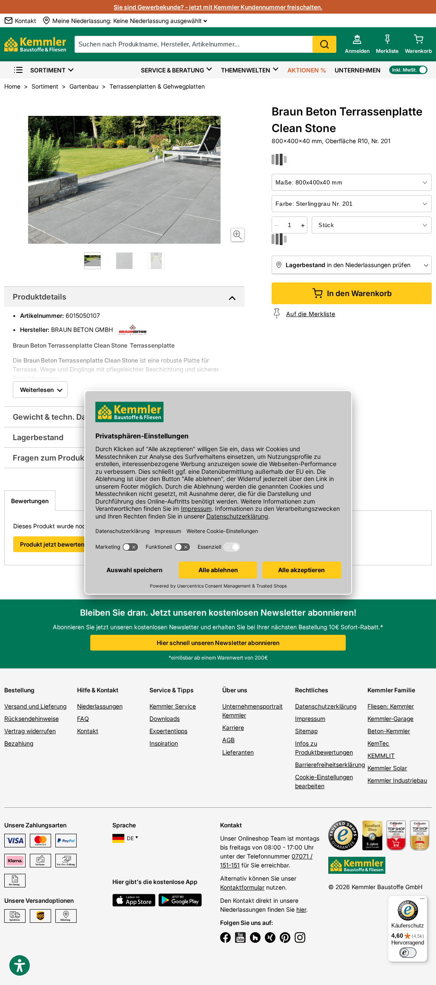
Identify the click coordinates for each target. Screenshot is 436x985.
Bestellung (19, 690)
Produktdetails (39, 296)
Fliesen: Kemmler (390, 706)
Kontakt (87, 730)
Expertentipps (168, 730)
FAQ (83, 718)
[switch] (407, 953)
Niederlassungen (100, 706)
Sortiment (48, 70)
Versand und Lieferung (35, 706)
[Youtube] (240, 938)
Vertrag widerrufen (30, 730)
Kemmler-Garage (390, 718)
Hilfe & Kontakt (97, 690)
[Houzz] (255, 938)
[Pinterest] (285, 938)
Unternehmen (358, 70)
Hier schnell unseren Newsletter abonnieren (218, 642)
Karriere (233, 727)
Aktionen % (306, 70)
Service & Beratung (172, 70)
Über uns (234, 690)
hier (301, 909)
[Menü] (422, 901)
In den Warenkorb (359, 293)
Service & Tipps (171, 690)
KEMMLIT (381, 755)
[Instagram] (300, 938)
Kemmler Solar (387, 768)
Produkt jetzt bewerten (52, 544)
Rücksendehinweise (31, 718)
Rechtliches (311, 690)
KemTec (378, 743)
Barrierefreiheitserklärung (330, 764)
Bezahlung (18, 743)
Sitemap (306, 730)
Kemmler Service (172, 706)
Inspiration (163, 743)
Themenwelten (245, 70)
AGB (228, 739)
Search (324, 44)
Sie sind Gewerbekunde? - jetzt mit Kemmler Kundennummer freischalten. (218, 7)
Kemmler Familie (391, 690)
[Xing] (270, 938)
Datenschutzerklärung (325, 706)
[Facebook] (225, 938)
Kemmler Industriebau (397, 780)
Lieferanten (238, 752)
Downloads (164, 718)
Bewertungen (30, 500)
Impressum (310, 718)
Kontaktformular (242, 887)
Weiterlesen (37, 389)
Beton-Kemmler (388, 730)
